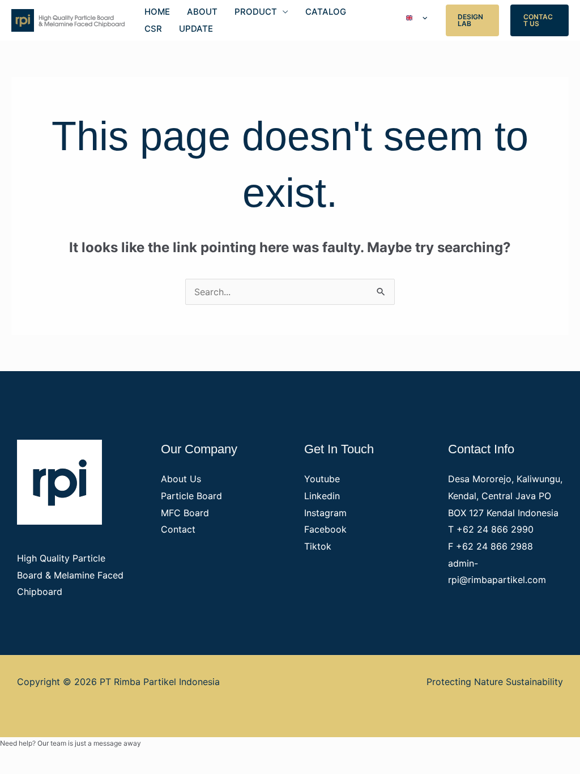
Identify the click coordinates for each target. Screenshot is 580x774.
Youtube (322, 478)
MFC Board (185, 512)
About (202, 11)
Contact (178, 529)
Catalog (325, 11)
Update (196, 28)
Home (157, 11)
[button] (472, 20)
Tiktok (317, 546)
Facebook (325, 529)
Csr (153, 28)
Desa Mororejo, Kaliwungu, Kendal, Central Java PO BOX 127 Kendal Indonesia (505, 495)
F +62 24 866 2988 (490, 546)
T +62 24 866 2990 (491, 529)
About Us (181, 478)
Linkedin (322, 495)
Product (255, 11)
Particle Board (191, 495)
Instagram (325, 512)
